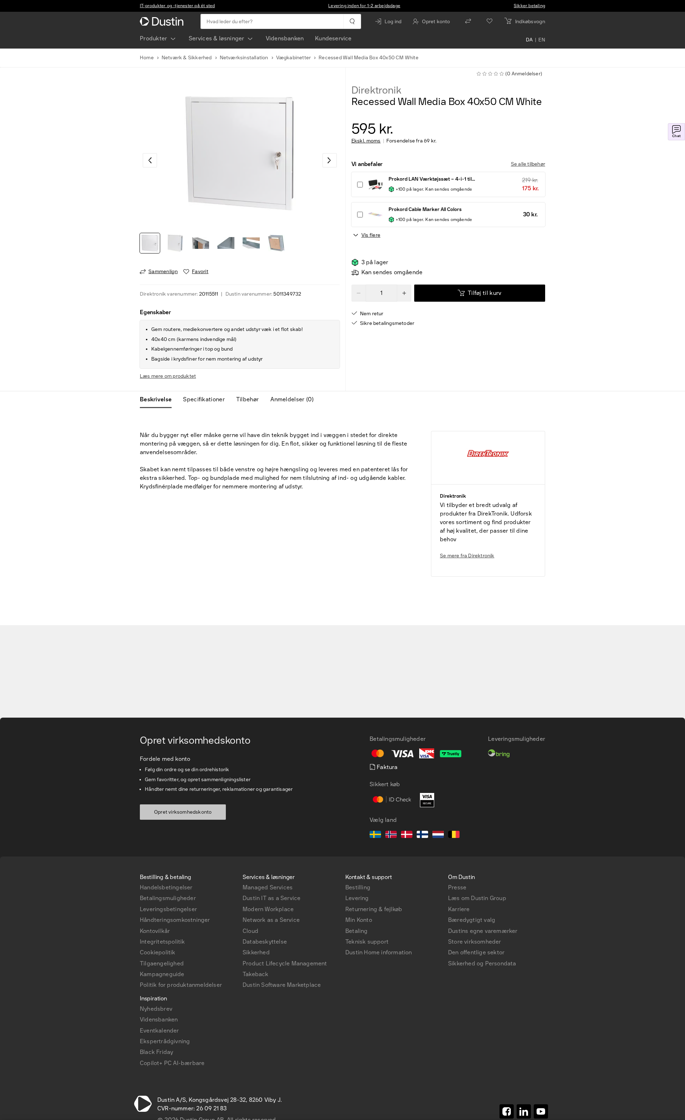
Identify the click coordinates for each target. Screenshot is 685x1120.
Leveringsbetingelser (168, 909)
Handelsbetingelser (166, 887)
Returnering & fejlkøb (373, 909)
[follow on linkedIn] (524, 1111)
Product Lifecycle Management (285, 963)
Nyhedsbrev (156, 1008)
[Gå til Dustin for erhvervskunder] (163, 21)
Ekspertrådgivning (165, 1041)
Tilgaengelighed (162, 963)
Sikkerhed (256, 952)
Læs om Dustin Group (477, 898)
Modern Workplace (268, 909)
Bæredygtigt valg (471, 919)
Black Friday (156, 1052)
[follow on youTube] (541, 1111)
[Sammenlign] (468, 21)
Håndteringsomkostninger (175, 919)
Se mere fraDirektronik (467, 556)
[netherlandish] (438, 835)
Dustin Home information (378, 952)
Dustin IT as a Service (271, 898)
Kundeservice (333, 38)
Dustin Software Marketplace (282, 984)
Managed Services (268, 887)
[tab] (158, 399)
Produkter (153, 38)
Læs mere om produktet (168, 376)
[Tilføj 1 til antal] (404, 293)
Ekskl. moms (366, 141)
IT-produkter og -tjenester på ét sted (177, 5)
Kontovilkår (155, 931)
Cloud (250, 931)
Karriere (459, 909)
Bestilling (357, 887)
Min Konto (358, 919)
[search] (352, 21)
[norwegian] (391, 835)
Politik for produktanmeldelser (181, 984)
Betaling (356, 931)
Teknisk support (367, 941)
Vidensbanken (285, 38)
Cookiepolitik (158, 952)
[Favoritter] (489, 21)
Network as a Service (271, 919)
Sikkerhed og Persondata (482, 963)
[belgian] (454, 835)
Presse (457, 887)
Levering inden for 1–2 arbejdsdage (364, 5)
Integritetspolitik (162, 941)
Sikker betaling (529, 5)
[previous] (150, 160)
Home (147, 58)
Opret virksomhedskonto (183, 812)
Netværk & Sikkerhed (187, 58)
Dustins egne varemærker (483, 931)
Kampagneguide (162, 974)
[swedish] (375, 835)
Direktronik (376, 90)
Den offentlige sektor (476, 952)
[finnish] (422, 835)
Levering (357, 898)
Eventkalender (159, 1030)
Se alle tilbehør (528, 164)
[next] (330, 160)
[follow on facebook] (506, 1111)
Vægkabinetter (293, 58)
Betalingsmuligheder (168, 898)
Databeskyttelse (265, 941)
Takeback (256, 974)
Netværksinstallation (244, 58)
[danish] (406, 835)
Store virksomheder (474, 941)
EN (541, 39)
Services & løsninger (216, 38)
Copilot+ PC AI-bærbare (172, 1063)
